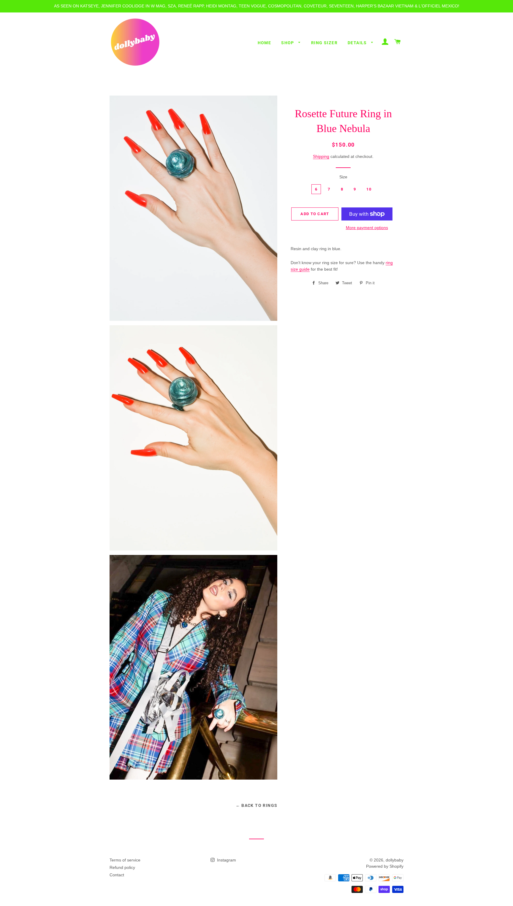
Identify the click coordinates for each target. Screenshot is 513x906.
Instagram (226, 860)
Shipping (321, 156)
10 (368, 189)
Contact (117, 874)
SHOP (288, 42)
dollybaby (394, 860)
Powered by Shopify (384, 866)
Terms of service (125, 860)
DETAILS (358, 42)
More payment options (367, 227)
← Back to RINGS (257, 805)
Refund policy (122, 867)
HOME (264, 42)
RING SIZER (324, 42)
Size (343, 176)
